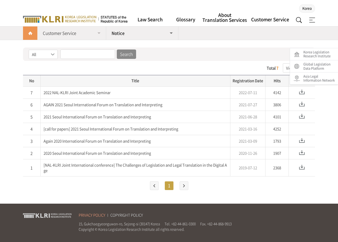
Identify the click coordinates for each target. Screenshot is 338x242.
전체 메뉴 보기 (311, 20)
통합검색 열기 (299, 20)
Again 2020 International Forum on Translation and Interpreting (97, 141)
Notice (118, 33)
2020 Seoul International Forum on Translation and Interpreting (97, 153)
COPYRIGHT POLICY (126, 215)
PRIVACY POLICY (92, 215)
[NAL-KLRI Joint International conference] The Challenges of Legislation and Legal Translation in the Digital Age (135, 167)
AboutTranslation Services (224, 18)
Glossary (185, 19)
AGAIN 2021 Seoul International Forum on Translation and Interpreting (103, 104)
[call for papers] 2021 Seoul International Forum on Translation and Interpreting (111, 129)
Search (126, 54)
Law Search (150, 19)
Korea (307, 8)
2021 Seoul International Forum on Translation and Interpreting (97, 117)
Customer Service (270, 19)
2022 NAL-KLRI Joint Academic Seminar (77, 92)
